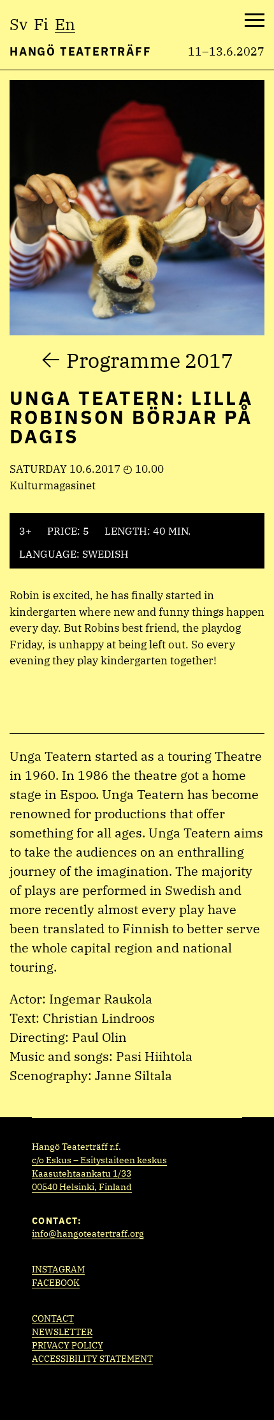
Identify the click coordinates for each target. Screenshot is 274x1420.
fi (41, 23)
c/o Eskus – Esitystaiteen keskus (99, 1160)
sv (18, 23)
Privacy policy (67, 1345)
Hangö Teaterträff (81, 51)
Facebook (56, 1282)
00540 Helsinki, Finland (82, 1187)
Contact (53, 1318)
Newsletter (62, 1332)
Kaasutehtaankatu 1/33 (81, 1173)
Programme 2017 (149, 360)
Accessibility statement (92, 1358)
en (65, 23)
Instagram (58, 1269)
